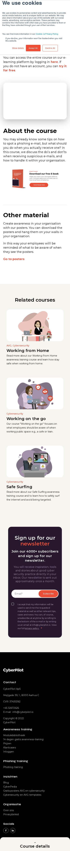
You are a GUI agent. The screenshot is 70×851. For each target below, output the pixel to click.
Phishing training (13, 767)
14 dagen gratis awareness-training (23, 739)
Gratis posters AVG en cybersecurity (24, 790)
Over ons (8, 810)
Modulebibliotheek (14, 735)
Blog (6, 782)
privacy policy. (32, 628)
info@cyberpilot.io (23, 712)
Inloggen (8, 751)
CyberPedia (10, 786)
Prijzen (7, 743)
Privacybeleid (11, 814)
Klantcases (9, 747)
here (54, 62)
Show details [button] (18, 48)
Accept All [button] (33, 48)
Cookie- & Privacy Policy (47, 33)
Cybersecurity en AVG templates (22, 794)
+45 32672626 (11, 707)
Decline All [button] (50, 48)
